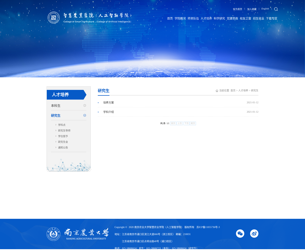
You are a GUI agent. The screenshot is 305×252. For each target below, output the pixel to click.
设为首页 (237, 9)
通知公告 (63, 147)
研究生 (56, 115)
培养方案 (180, 102)
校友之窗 (245, 18)
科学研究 (219, 18)
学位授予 (63, 136)
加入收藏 (251, 9)
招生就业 (258, 18)
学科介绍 (180, 112)
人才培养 (206, 18)
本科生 (56, 106)
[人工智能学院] (80, 18)
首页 (170, 18)
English (265, 8)
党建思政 (232, 18)
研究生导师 (64, 130)
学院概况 (180, 18)
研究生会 (63, 142)
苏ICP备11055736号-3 (208, 227)
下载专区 (271, 18)
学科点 (61, 125)
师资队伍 (193, 18)
